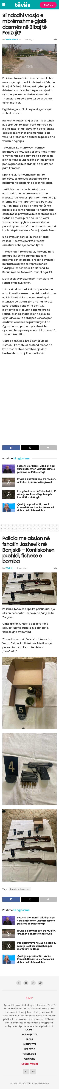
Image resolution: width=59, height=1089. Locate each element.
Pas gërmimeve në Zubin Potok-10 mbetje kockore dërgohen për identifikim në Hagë (36, 494)
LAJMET (29, 1029)
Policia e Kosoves (19, 889)
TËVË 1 (9, 568)
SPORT (29, 1039)
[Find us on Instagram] (33, 982)
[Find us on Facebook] (18, 982)
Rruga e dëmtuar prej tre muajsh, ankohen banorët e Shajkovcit (36, 480)
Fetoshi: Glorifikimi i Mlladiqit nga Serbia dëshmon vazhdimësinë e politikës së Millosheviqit (36, 469)
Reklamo (48, 4)
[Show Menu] (3, 4)
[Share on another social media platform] (48, 447)
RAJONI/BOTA (29, 1034)
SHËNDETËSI (29, 1044)
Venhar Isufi (12, 39)
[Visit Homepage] (22, 4)
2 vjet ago (28, 39)
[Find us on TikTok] (40, 983)
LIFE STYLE (29, 1049)
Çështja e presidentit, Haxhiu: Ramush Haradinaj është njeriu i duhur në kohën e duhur (35, 507)
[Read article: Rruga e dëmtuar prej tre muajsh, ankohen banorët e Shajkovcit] (8, 482)
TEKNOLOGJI (29, 1054)
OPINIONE (29, 1058)
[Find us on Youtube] (25, 982)
